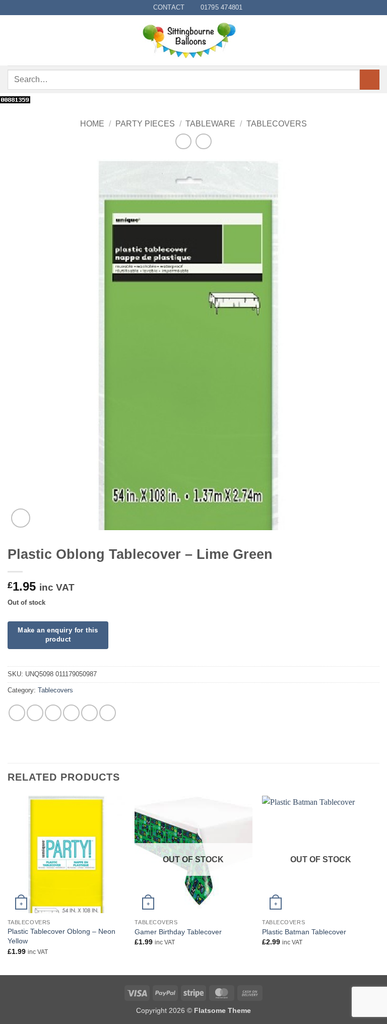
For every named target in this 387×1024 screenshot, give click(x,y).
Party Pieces (145, 123)
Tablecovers (276, 123)
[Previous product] (203, 141)
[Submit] (369, 79)
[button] (14, 40)
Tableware (210, 123)
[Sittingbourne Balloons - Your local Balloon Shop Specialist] (193, 40)
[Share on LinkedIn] (107, 713)
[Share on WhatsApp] (17, 713)
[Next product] (183, 141)
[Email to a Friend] (71, 713)
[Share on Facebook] (35, 713)
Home (92, 123)
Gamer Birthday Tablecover (178, 932)
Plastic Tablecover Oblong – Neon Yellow (61, 936)
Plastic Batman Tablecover (304, 932)
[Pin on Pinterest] (89, 713)
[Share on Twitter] (53, 713)
